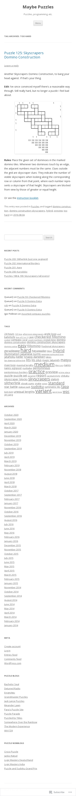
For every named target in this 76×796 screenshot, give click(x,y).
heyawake (39, 351)
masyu (65, 359)
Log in (7, 650)
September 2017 (13, 494)
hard (26, 350)
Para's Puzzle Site (14, 709)
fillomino (34, 346)
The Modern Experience (17, 726)
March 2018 (10, 486)
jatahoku (9, 357)
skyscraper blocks (16, 379)
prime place (64, 372)
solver (45, 383)
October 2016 (11, 511)
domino (61, 339)
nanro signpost (13, 368)
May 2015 (9, 566)
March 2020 (10, 427)
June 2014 (9, 604)
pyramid (32, 376)
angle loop (50, 334)
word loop (57, 392)
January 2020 (11, 431)
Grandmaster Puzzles (16, 696)
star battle (11, 387)
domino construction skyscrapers (27, 210)
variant (43, 390)
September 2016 (13, 515)
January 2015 (11, 583)
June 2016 (9, 528)
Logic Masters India (14, 764)
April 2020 (9, 423)
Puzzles (35, 206)
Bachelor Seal (11, 684)
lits (28, 360)
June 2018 (9, 478)
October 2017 (11, 490)
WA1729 (8, 730)
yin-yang (8, 394)
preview (58, 210)
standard (56, 382)
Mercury (59, 365)
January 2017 (11, 503)
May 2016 (9, 532)
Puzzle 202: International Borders (22, 263)
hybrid (49, 210)
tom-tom (8, 391)
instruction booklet (27, 198)
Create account (12, 646)
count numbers (35, 340)
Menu (38, 23)
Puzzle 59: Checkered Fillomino (33, 297)
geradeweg (12, 351)
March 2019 (10, 461)
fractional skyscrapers (53, 346)
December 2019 (12, 435)
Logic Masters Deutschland (18, 760)
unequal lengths (24, 392)
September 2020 (13, 419)
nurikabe (27, 368)
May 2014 (9, 608)
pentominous (41, 368)
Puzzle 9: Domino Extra (29, 301)
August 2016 (10, 520)
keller (20, 357)
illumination (11, 354)
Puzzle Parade (12, 713)
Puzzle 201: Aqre (13, 267)
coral (24, 339)
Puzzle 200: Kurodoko (15, 271)
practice (36, 371)
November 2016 (12, 507)
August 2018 (10, 473)
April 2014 (9, 612)
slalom (55, 379)
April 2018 (9, 482)
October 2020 (11, 414)
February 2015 (11, 579)
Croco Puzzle (11, 751)
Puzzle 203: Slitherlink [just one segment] (26, 259)
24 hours (9, 334)
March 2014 (10, 616)
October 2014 (11, 591)
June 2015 (9, 562)
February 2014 (11, 621)
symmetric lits (52, 387)
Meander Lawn (12, 705)
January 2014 (11, 625)
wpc (66, 391)
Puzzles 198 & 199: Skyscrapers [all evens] (26, 275)
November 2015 (12, 549)
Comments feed (12, 659)
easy (22, 345)
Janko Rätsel (10, 755)
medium (44, 364)
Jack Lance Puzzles (14, 701)
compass (16, 339)
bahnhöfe (9, 337)
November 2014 (12, 587)
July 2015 (8, 558)
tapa (65, 386)
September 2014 (13, 595)
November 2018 (12, 469)
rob (6, 305)
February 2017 (11, 499)
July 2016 (8, 524)
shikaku (65, 375)
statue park (24, 387)
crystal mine (49, 339)
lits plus (36, 360)
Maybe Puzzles (38, 7)
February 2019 (11, 465)
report (41, 375)
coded (7, 340)
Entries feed (10, 654)
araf (59, 334)
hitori (49, 351)
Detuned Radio (12, 688)
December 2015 (12, 545)
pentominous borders (16, 372)
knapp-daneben (34, 357)
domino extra (10, 346)
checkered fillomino (50, 337)
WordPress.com (12, 663)
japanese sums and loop (52, 354)
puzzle (8, 375)
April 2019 (9, 457)
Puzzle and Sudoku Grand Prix (20, 768)
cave (31, 337)
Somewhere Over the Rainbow (20, 722)
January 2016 (11, 541)
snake (38, 383)
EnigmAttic (9, 692)
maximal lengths (25, 365)
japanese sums (30, 354)
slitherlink (12, 383)
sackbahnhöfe (53, 376)
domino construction (15, 342)
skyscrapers (39, 379)
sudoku (37, 386)
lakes (48, 357)
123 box (18, 334)
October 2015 (11, 553)
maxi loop (10, 365)
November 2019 (12, 440)
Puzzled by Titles (13, 718)
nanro (67, 365)
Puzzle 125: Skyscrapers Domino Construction (24, 55)
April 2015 (9, 570)
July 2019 (8, 452)
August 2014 (10, 600)
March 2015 (10, 574)
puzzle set (20, 375)
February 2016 (11, 537)
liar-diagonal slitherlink (14, 360)
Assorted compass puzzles (35, 313)
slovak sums (27, 383)
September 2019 (13, 448)
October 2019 (11, 444)
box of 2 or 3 (22, 337)
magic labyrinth (51, 360)
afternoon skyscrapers (33, 334)
